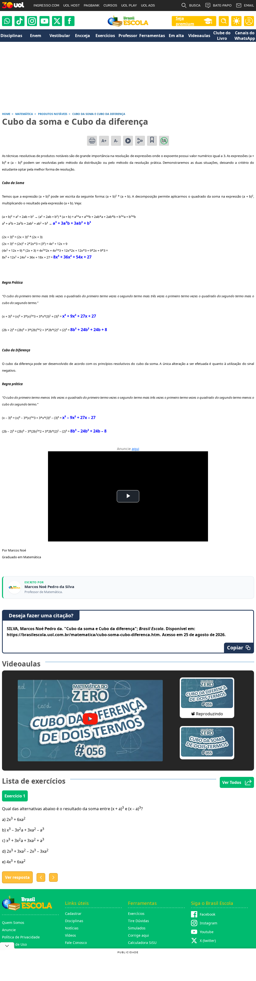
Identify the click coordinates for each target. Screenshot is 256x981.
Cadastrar (73, 913)
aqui (135, 448)
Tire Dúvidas (138, 920)
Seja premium (185, 21)
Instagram (208, 923)
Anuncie (9, 929)
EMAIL (249, 5)
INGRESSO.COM (46, 5)
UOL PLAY (129, 5)
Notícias (71, 928)
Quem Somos (13, 922)
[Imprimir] (92, 141)
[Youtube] (45, 21)
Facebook (207, 914)
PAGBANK (92, 5)
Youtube (207, 931)
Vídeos (70, 935)
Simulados (137, 928)
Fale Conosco (76, 942)
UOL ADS (148, 5)
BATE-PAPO (222, 5)
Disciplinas (74, 920)
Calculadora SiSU (142, 942)
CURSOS (110, 5)
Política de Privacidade (21, 937)
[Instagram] (32, 21)
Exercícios (136, 913)
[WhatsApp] (7, 21)
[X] (57, 21)
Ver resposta (17, 877)
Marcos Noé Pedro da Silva (49, 586)
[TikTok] (19, 21)
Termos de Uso (14, 944)
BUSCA (194, 5)
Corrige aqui (138, 935)
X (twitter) (208, 940)
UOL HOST (71, 5)
